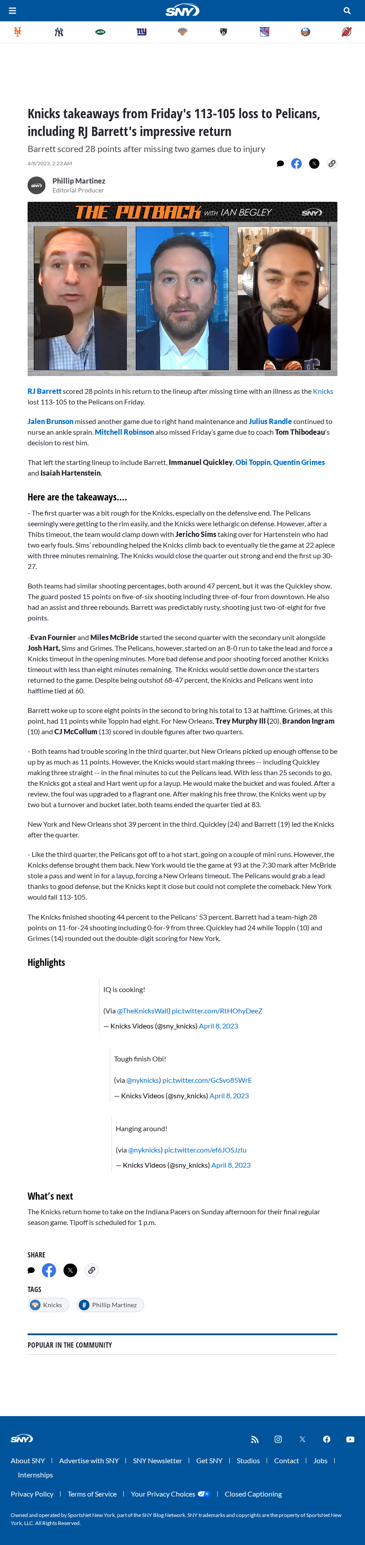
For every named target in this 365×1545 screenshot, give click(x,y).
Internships (35, 1474)
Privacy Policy (32, 1493)
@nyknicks (142, 1080)
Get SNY (209, 1460)
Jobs (320, 1460)
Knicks (323, 391)
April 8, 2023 (218, 1025)
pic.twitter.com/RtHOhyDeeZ (217, 1010)
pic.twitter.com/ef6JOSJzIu (205, 1149)
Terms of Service (92, 1493)
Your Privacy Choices (163, 1493)
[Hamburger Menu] (12, 10)
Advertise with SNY (89, 1460)
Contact (286, 1460)
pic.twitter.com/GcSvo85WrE (207, 1080)
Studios (248, 1460)
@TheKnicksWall (142, 1010)
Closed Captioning (253, 1493)
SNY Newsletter (157, 1460)
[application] (182, 289)
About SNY (28, 1460)
